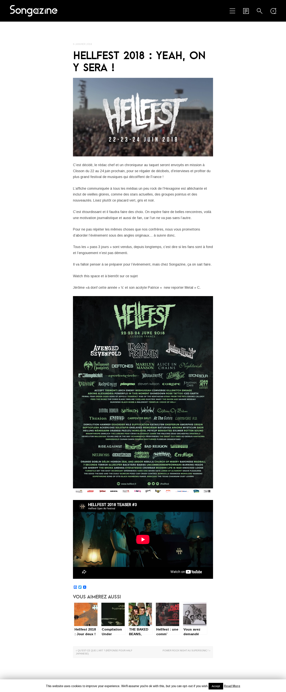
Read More (232, 686)
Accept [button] (216, 686)
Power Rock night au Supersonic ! (185, 650)
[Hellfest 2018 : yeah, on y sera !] (143, 117)
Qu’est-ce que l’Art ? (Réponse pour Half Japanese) (104, 652)
